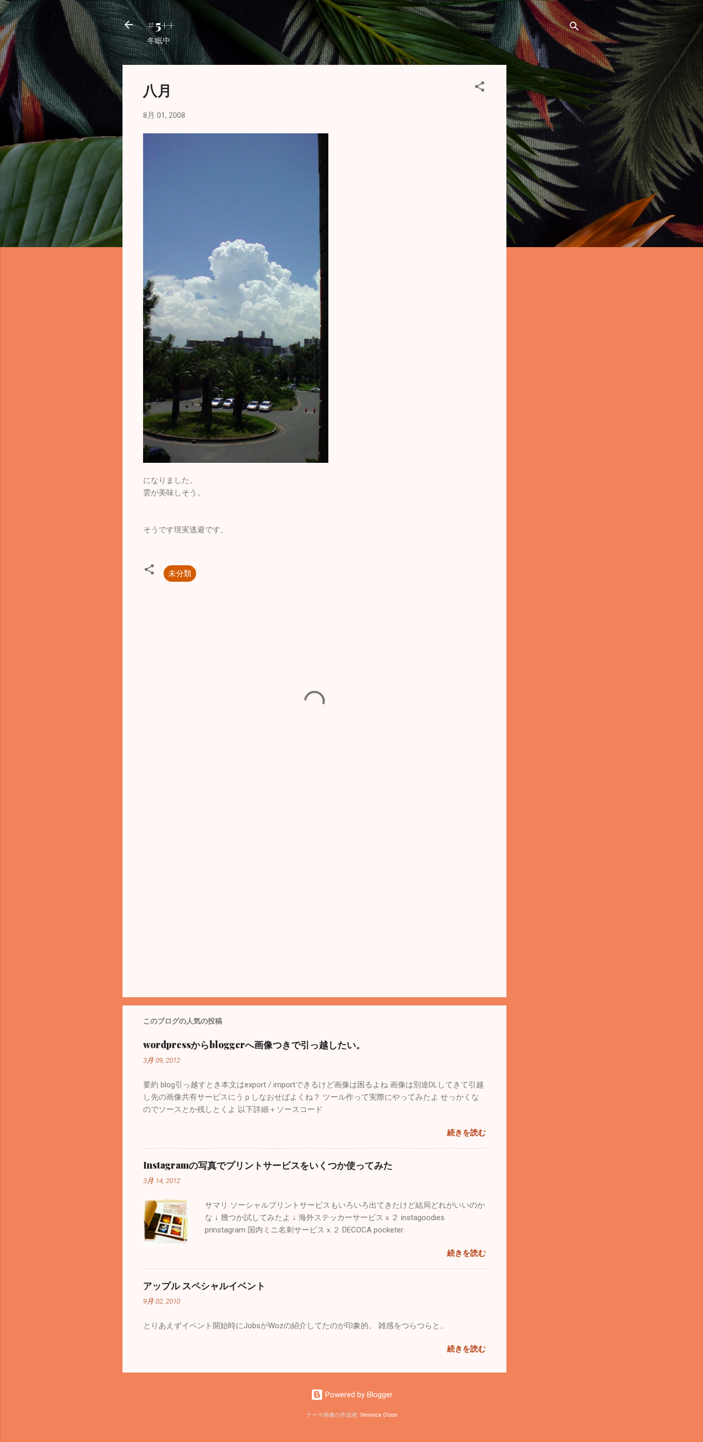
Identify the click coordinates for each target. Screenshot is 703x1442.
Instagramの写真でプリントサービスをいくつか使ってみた (268, 1165)
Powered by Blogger (358, 1394)
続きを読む (466, 1132)
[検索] (574, 28)
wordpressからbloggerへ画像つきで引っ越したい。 (254, 1044)
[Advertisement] (548, 219)
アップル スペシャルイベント (204, 1285)
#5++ (160, 24)
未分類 (179, 573)
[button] (479, 88)
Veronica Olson (378, 1415)
